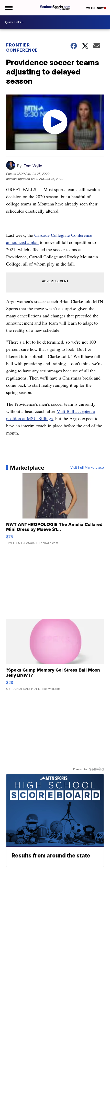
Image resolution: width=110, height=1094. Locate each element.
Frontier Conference (22, 47)
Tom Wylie (33, 165)
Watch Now (95, 8)
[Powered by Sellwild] (96, 769)
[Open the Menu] (8, 7)
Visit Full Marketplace (87, 467)
